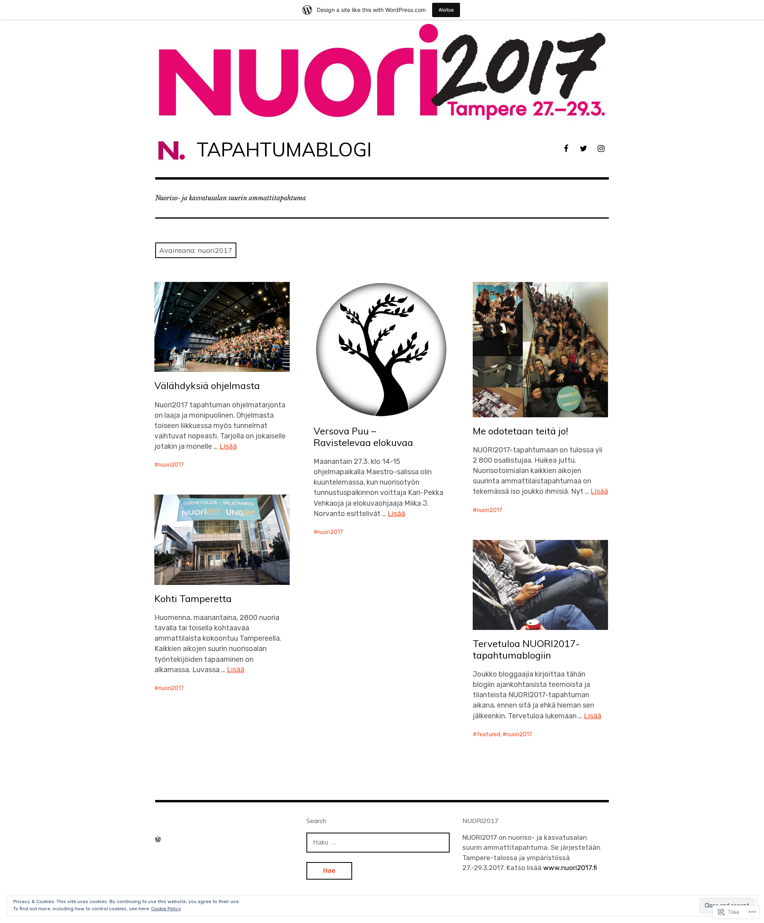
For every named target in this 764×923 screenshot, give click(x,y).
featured (488, 734)
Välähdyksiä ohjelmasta (207, 385)
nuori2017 (171, 465)
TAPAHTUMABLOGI (284, 149)
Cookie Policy (166, 908)
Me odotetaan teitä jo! (520, 431)
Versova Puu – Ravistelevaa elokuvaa (363, 436)
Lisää (228, 446)
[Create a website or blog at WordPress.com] (158, 839)
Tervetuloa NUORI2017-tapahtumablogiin (526, 649)
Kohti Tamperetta (193, 598)
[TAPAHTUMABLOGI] (382, 70)
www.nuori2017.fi (570, 868)
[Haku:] (378, 842)
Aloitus (446, 10)
